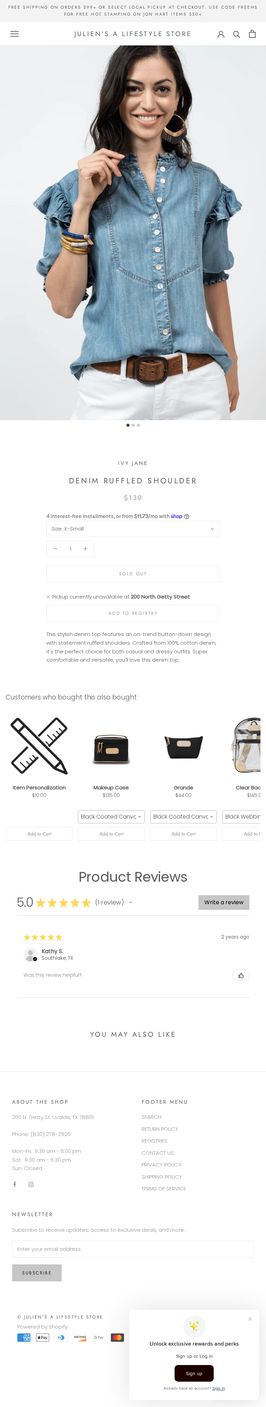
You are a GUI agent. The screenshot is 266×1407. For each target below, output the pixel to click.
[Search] (236, 33)
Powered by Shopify (42, 1326)
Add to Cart (39, 833)
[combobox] (111, 816)
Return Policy (160, 1129)
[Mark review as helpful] (241, 975)
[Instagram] (31, 1184)
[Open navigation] (14, 34)
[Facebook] (14, 1184)
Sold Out (133, 573)
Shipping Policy (162, 1176)
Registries (155, 1140)
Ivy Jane (133, 463)
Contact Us (158, 1152)
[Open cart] (252, 34)
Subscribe (37, 1273)
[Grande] (183, 746)
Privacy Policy (161, 1164)
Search (151, 1116)
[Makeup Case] (111, 746)
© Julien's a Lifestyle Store (60, 1317)
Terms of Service (164, 1188)
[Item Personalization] (39, 746)
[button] (130, 902)
